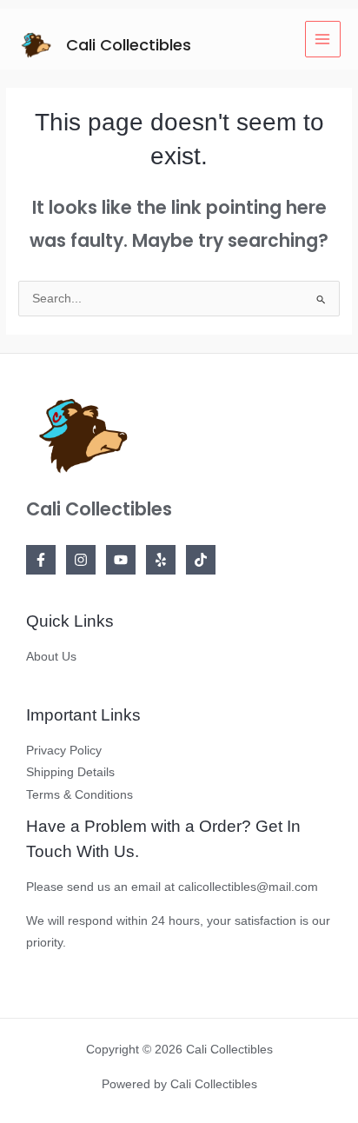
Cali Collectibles (128, 45)
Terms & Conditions (79, 794)
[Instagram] (81, 560)
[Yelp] (161, 560)
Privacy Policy (64, 750)
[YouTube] (121, 560)
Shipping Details (70, 772)
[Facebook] (41, 560)
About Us (51, 656)
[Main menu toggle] (323, 38)
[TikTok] (200, 560)
